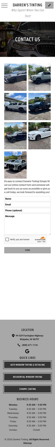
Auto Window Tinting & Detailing (27, 364)
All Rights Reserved (39, 439)
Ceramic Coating (27, 389)
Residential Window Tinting (27, 376)
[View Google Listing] (27, 352)
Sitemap (27, 443)
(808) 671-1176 (29, 344)
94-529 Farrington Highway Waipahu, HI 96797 (29, 337)
